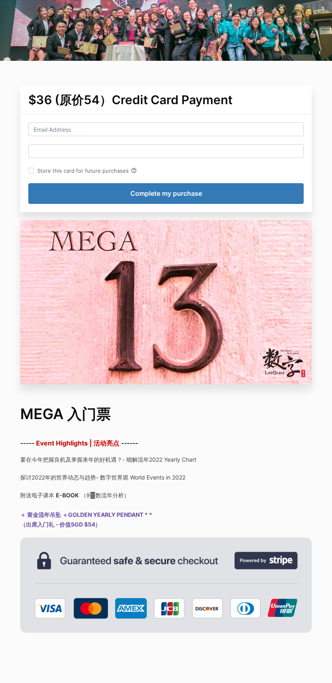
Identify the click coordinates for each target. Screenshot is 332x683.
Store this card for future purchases (87, 170)
